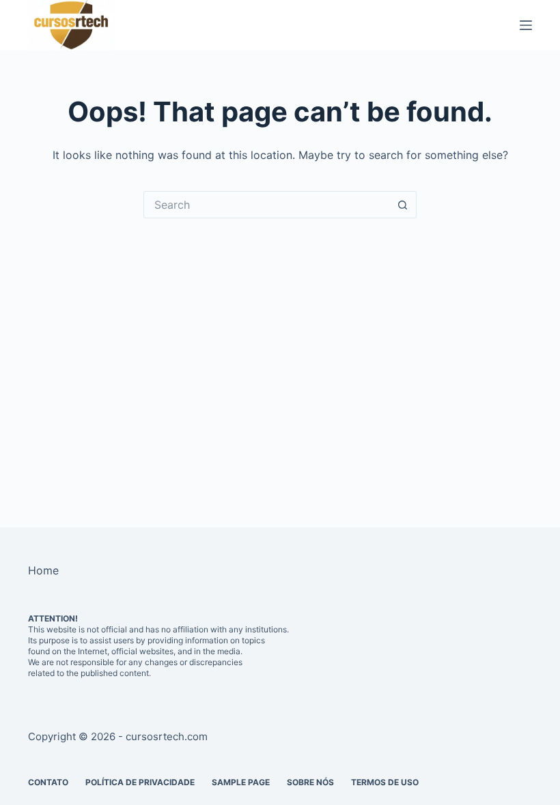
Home (43, 570)
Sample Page (241, 782)
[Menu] (526, 25)
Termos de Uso (385, 782)
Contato (48, 782)
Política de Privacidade (140, 782)
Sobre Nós (310, 782)
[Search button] (403, 204)
